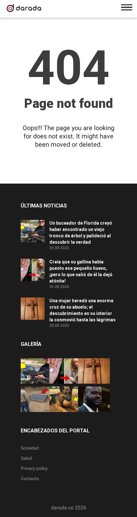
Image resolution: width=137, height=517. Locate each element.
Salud (26, 458)
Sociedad (30, 448)
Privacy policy (34, 468)
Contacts (30, 478)
